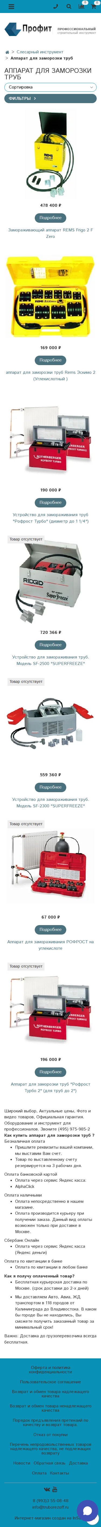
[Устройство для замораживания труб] (50, 438)
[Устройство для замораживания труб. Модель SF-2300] (50, 723)
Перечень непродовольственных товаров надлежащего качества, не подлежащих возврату (50, 1448)
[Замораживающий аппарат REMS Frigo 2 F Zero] (50, 154)
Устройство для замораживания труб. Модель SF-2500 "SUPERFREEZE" (50, 660)
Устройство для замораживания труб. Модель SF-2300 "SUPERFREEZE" (50, 803)
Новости (21, 1463)
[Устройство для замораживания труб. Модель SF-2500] (50, 581)
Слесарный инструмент (40, 52)
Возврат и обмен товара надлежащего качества (50, 1394)
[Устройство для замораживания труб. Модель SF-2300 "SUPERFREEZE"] (50, 787)
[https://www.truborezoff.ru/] (50, 29)
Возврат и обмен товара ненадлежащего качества (51, 1408)
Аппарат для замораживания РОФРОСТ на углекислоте (50, 945)
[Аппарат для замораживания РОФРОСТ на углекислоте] (50, 865)
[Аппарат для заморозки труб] (50, 1008)
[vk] (47, 1489)
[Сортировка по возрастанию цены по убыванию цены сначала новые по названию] (50, 87)
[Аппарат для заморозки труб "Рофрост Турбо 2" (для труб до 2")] (50, 1072)
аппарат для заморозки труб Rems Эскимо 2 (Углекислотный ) (50, 375)
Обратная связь (49, 1463)
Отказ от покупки (50, 1435)
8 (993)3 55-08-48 (50, 1501)
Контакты (59, 1473)
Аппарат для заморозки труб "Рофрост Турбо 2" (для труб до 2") (50, 1087)
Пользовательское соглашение (50, 1382)
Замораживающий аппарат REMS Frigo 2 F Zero (50, 233)
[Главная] (7, 53)
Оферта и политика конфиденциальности (50, 1370)
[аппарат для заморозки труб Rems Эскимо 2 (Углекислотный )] (50, 296)
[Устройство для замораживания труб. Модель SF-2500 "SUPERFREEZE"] (50, 645)
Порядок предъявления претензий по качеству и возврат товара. (50, 1422)
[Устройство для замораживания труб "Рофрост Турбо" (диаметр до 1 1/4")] (50, 502)
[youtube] (54, 1489)
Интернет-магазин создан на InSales (50, 1518)
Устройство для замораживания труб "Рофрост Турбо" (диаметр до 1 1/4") (51, 518)
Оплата (39, 1473)
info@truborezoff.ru (50, 1507)
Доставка (78, 1463)
